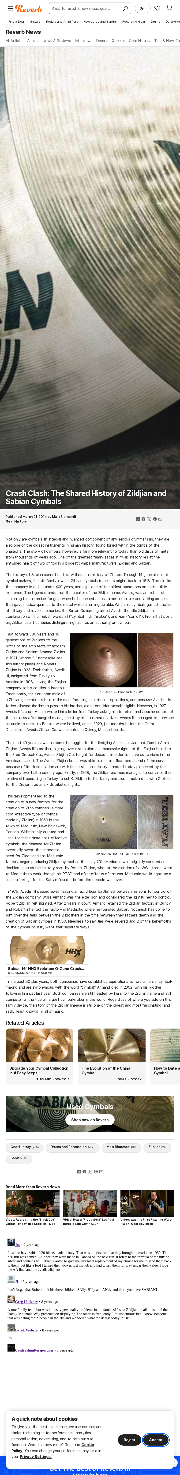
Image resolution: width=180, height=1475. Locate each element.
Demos (102, 40)
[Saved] (157, 8)
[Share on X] (149, 519)
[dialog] (90, 1439)
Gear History (139, 40)
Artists (33, 40)
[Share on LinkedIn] (138, 519)
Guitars (35, 21)
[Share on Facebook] (143, 519)
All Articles (14, 40)
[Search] (125, 8)
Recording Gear (133, 21)
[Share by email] (160, 519)
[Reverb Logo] (28, 8)
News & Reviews (56, 40)
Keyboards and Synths (100, 21)
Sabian (19, 1158)
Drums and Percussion (73, 1147)
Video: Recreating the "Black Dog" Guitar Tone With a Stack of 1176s (30, 1222)
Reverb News (23, 31)
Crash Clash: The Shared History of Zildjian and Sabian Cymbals (86, 497)
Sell (143, 8)
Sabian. (145, 563)
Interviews (83, 40)
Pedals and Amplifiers (62, 21)
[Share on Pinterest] (155, 519)
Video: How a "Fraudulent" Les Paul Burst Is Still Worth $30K (88, 1222)
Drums (155, 21)
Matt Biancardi (64, 517)
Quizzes (118, 40)
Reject (129, 1439)
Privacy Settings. (36, 1456)
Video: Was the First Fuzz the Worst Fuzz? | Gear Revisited (146, 1222)
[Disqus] (90, 1295)
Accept (156, 1439)
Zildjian (124, 563)
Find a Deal (16, 21)
